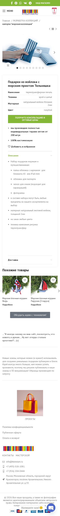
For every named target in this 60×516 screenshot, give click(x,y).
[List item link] (30, 466)
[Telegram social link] (30, 3)
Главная (6, 20)
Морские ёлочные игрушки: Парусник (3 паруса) (43, 299)
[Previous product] (49, 29)
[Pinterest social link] (16, 3)
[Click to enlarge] (8, 65)
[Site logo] (30, 10)
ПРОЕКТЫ (30, 419)
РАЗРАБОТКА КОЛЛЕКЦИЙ (25, 20)
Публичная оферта (11, 432)
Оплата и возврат (10, 438)
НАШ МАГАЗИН (43, 3)
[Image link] (18, 448)
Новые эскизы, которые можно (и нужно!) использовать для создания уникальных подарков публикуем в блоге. (30, 360)
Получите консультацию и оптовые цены (30, 119)
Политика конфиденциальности (17, 427)
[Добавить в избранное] (25, 280)
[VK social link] (25, 3)
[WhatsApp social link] (20, 3)
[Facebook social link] (12, 3)
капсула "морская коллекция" (17, 24)
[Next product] (56, 29)
